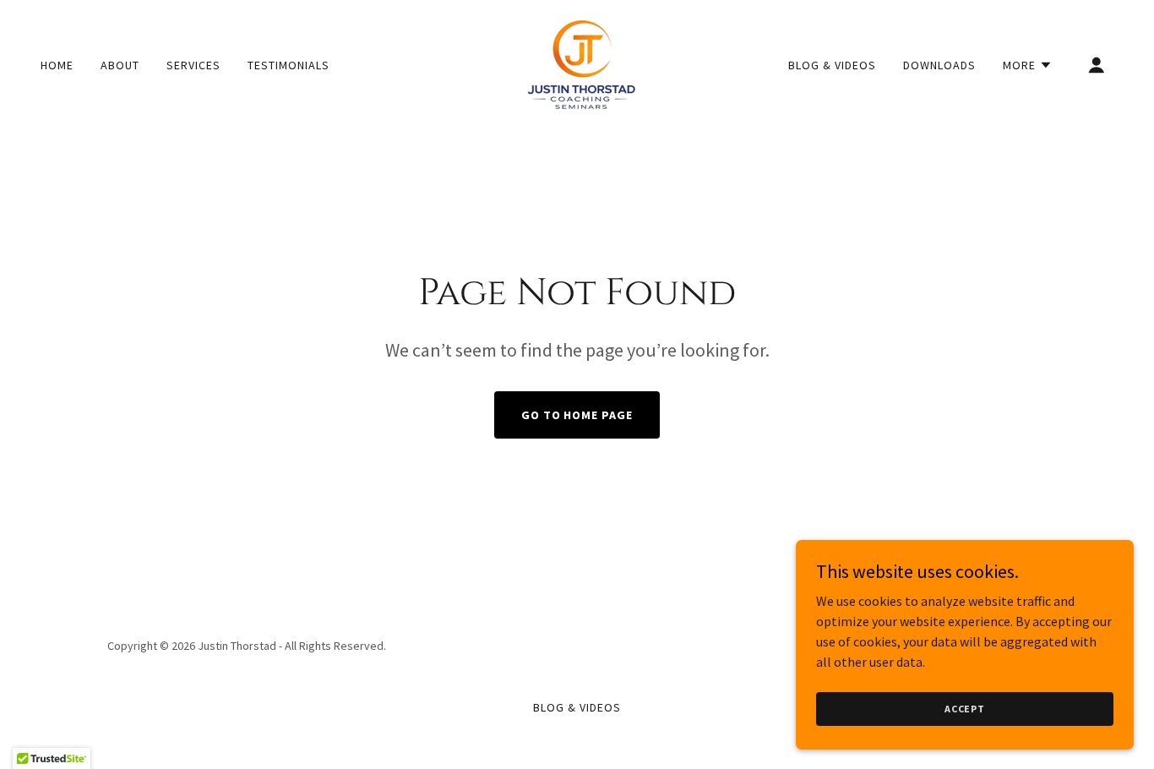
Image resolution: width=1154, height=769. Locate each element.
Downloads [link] (939, 65)
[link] (577, 62)
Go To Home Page (577, 415)
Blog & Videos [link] (832, 65)
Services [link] (193, 65)
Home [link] (57, 65)
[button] (1028, 65)
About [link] (120, 65)
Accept (964, 708)
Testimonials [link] (288, 65)
